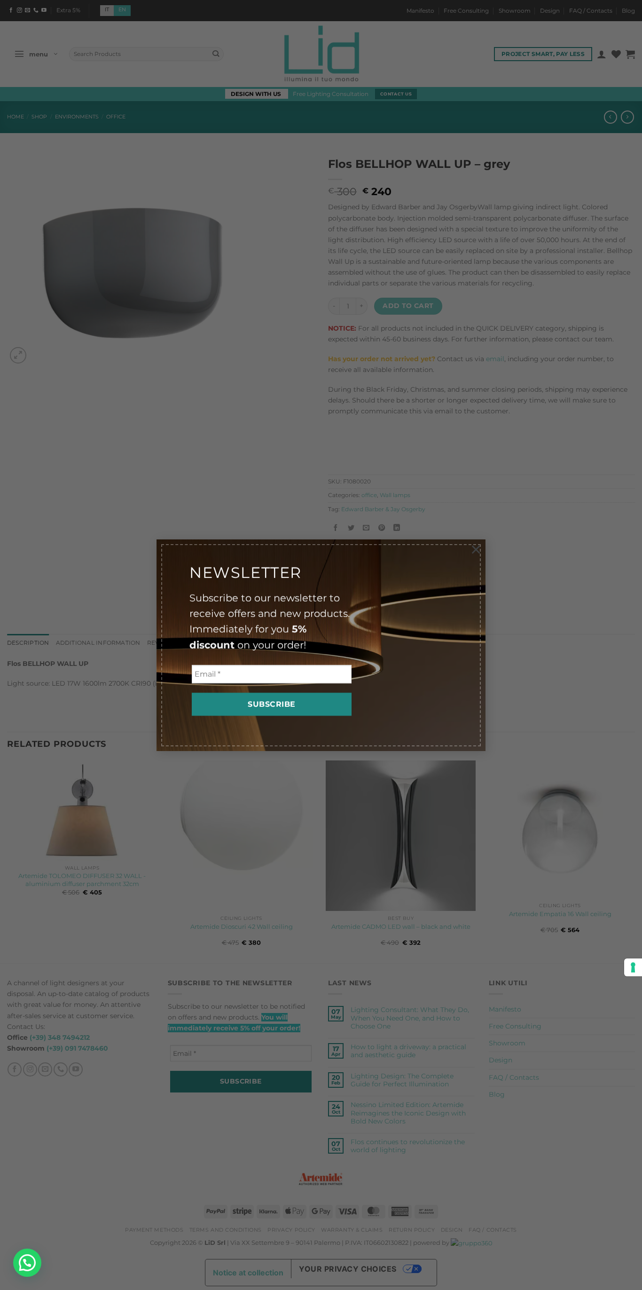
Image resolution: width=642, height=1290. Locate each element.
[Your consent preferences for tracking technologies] (633, 967)
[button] (27, 1263)
